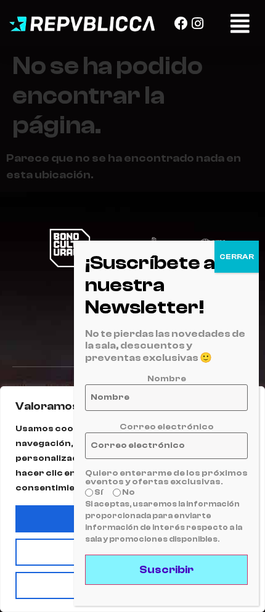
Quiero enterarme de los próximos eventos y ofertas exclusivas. (166, 477)
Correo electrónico (167, 427)
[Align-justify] (240, 23)
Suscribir (166, 569)
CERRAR (236, 256)
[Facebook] (181, 23)
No (128, 492)
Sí (98, 492)
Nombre (166, 378)
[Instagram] (198, 23)
